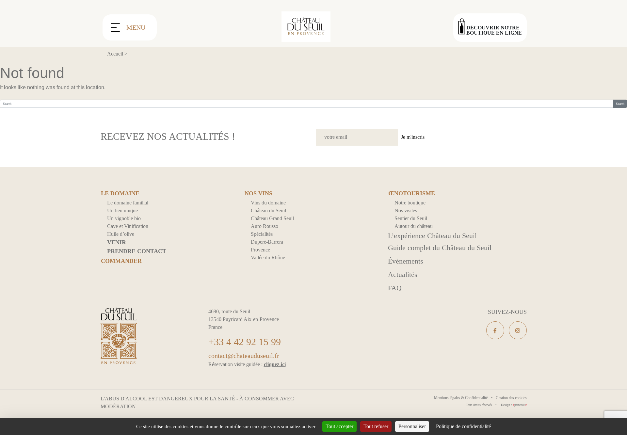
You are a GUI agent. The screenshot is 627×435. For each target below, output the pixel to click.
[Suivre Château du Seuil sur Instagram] (518, 330)
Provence (260, 249)
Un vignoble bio (124, 218)
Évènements (405, 261)
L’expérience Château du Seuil (432, 236)
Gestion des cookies (511, 397)
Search (620, 103)
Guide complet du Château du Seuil (439, 248)
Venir (116, 242)
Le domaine (120, 193)
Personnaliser (412, 426)
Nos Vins (258, 193)
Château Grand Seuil (272, 218)
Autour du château (413, 226)
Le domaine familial (127, 202)
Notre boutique (410, 202)
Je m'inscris (413, 137)
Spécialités (262, 234)
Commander (121, 261)
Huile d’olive (120, 234)
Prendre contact (136, 251)
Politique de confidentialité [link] (463, 426)
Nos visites (405, 210)
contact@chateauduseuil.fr (243, 355)
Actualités (402, 274)
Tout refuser (375, 426)
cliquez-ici (275, 364)
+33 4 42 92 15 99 (244, 341)
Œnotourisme (411, 193)
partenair (520, 405)
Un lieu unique (122, 210)
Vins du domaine (268, 202)
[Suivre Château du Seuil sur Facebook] (495, 330)
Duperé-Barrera (267, 242)
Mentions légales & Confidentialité (461, 397)
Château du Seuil (268, 210)
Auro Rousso (264, 226)
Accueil (115, 53)
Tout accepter (339, 426)
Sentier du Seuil (410, 218)
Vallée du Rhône (268, 257)
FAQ (395, 288)
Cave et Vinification (127, 226)
